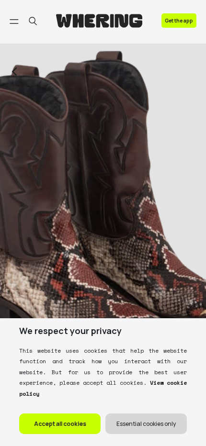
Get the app (179, 20)
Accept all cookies (60, 424)
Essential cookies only (146, 424)
